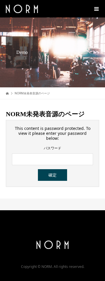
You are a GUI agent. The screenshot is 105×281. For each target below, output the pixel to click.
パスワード (52, 148)
